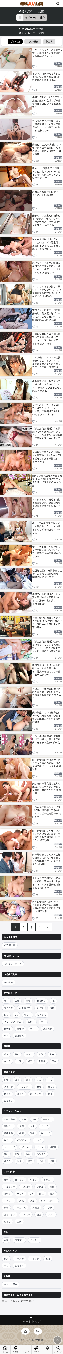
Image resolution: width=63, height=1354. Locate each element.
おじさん (19, 1265)
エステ (38, 1140)
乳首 (39, 1079)
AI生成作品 (24, 1007)
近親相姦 (8, 1133)
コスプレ (19, 1240)
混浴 (28, 1154)
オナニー (47, 1179)
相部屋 (53, 1147)
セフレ (29, 1054)
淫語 (39, 1214)
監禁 (30, 1161)
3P (31, 1193)
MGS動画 (8, 982)
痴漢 (21, 1133)
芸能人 (31, 1021)
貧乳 (17, 1079)
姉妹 (41, 1054)
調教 (21, 1200)
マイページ (57, 1351)
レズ (19, 1161)
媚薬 (52, 1186)
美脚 (39, 1086)
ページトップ (32, 1321)
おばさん (41, 1000)
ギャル (27, 1014)
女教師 (20, 1028)
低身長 (7, 1093)
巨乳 (6, 1079)
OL (16, 1014)
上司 (19, 1061)
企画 (21, 1126)
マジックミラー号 (13, 963)
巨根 (48, 1258)
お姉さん (41, 1014)
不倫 (24, 1119)
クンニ (51, 1214)
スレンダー (24, 1086)
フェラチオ (9, 1186)
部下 (30, 1061)
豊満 (50, 1093)
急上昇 (36, 1351)
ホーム (5, 1352)
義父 (6, 1054)
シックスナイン (48, 1200)
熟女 (28, 1000)
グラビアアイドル (12, 1021)
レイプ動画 (9, 1119)
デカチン (34, 1258)
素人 (6, 1000)
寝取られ (47, 1119)
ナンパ (44, 1126)
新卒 (6, 1035)
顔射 (52, 1193)
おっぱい (8, 1100)
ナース (33, 1028)
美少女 (40, 1007)
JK (53, 1000)
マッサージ (9, 1147)
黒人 (6, 1258)
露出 (6, 1154)
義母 (17, 1054)
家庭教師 (47, 1028)
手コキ (20, 1193)
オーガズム (20, 1207)
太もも (51, 1086)
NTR (34, 1119)
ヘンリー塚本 (10, 1284)
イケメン (19, 1258)
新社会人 (19, 1035)
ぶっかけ (8, 1200)
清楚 (52, 1007)
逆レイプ (45, 1133)
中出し (33, 1179)
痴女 (6, 1179)
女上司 (7, 1061)
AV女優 (15, 1351)
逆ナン (7, 1140)
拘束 (52, 1161)
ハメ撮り (26, 1186)
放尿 (32, 1200)
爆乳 (28, 1079)
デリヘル (26, 1147)
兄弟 (54, 1061)
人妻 (17, 1000)
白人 (43, 1021)
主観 (19, 1221)
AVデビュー (22, 1140)
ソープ (40, 1147)
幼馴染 (42, 1061)
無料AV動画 (36, 1340)
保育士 (7, 1028)
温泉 (17, 1154)
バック (49, 1207)
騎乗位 (35, 1207)
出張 (41, 1161)
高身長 (20, 1093)
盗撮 (32, 1133)
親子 (52, 1054)
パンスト (34, 1240)
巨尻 (50, 1079)
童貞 (6, 1265)
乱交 (41, 1193)
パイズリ (26, 1214)
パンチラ (41, 1154)
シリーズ (47, 1351)
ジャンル (26, 1351)
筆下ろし (19, 1179)
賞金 (32, 1126)
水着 (6, 1240)
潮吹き (7, 1193)
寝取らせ (8, 1126)
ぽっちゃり (35, 1093)
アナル (40, 1186)
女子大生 (8, 1007)
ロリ (6, 1014)
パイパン (8, 1086)
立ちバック (9, 1214)
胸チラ (7, 1161)
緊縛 (6, 1207)
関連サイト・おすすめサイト (19, 1301)
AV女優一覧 (9, 945)
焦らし (7, 1221)
